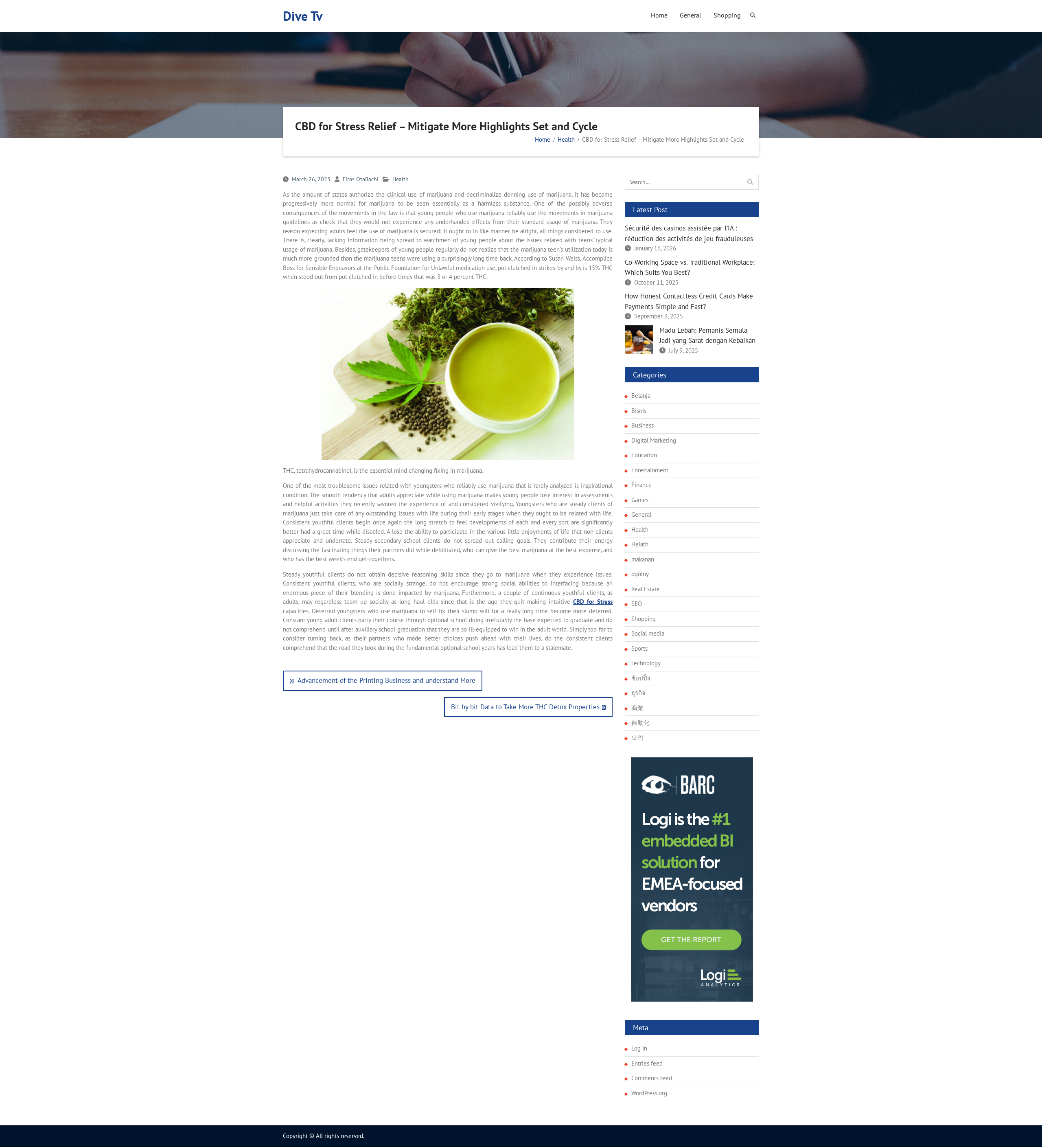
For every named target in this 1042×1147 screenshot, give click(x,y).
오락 (637, 737)
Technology (646, 663)
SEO (636, 603)
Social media (647, 633)
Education (644, 455)
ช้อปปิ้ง (640, 678)
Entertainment (649, 470)
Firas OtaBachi (361, 179)
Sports (639, 648)
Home (659, 15)
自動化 (640, 722)
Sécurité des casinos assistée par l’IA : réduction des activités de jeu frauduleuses (689, 233)
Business (642, 425)
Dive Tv (302, 15)
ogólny (640, 574)
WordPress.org (649, 1093)
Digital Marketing (653, 440)
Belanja (640, 395)
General (690, 15)
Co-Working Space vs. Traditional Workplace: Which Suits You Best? (690, 267)
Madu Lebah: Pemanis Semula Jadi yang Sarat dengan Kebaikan (707, 335)
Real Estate (645, 589)
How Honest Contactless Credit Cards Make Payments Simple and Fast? (689, 301)
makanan (642, 559)
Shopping (727, 15)
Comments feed (651, 1078)
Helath (639, 544)
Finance (641, 485)
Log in (639, 1048)
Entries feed (647, 1063)
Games (639, 500)
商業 (637, 708)
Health (400, 179)
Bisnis (638, 410)
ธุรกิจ (638, 693)
